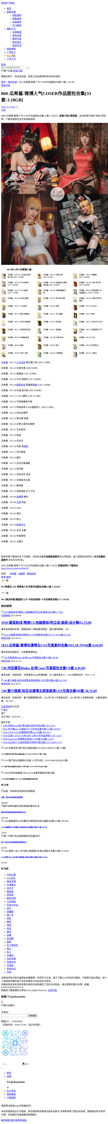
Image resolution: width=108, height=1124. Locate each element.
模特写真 (16, 39)
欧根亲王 (20, 525)
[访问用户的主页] (4, 710)
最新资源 (11, 12)
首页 (9, 8)
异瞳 (9, 935)
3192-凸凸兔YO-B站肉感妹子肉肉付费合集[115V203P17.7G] (32, 742)
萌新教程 (11, 49)
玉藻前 (10, 955)
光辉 (18, 502)
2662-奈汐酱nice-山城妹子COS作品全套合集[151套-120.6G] (32, 729)
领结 (9, 925)
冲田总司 (11, 962)
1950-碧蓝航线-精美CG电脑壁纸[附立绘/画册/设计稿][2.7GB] (46, 622)
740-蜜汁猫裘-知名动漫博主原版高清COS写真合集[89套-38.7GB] (49, 691)
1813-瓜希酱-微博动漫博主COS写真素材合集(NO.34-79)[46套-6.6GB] (52, 645)
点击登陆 (5, 706)
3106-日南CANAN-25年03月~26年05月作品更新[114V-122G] (32, 736)
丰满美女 (11, 885)
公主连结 (20, 362)
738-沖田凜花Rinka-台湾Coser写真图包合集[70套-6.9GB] (43, 668)
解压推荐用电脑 (18, 1120)
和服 (35, 385)
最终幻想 (11, 898)
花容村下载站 (8, 3)
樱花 (9, 922)
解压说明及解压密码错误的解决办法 (13, 812)
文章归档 (52, 990)
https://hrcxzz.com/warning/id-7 (15, 568)
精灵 (9, 932)
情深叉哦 (11, 881)
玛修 (9, 972)
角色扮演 (16, 35)
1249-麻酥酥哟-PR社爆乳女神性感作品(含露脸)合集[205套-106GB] (24, 827)
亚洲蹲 (10, 938)
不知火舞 (11, 875)
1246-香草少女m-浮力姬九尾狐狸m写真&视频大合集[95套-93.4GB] (24, 857)
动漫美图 (16, 32)
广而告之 (11, 52)
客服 (8, 577)
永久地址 (11, 1091)
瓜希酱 (4, 362)
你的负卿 (11, 959)
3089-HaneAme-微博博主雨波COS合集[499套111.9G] (28, 739)
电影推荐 (16, 15)
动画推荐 (16, 22)
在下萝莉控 (12, 945)
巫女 (9, 928)
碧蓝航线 (20, 385)
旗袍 (26, 446)
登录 (3, 64)
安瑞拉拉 (11, 969)
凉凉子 (10, 888)
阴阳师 (10, 895)
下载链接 (11, 1097)
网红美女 (16, 42)
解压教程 (5, 1120)
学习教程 (16, 25)
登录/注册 (17, 71)
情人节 (10, 915)
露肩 (9, 942)
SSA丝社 (11, 878)
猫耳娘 (10, 891)
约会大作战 (12, 905)
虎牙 (9, 908)
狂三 (9, 952)
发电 (3, 577)
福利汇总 (11, 29)
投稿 (9, 1076)
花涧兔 (10, 965)
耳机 (9, 918)
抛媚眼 (10, 912)
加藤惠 (19, 497)
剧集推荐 (16, 18)
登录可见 (16, 45)
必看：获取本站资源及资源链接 (12, 797)
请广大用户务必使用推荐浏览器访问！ (14, 842)
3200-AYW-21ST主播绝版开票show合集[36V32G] (27, 732)
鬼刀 (9, 948)
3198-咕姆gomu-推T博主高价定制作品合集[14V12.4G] (29, 725)
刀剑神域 (11, 901)
